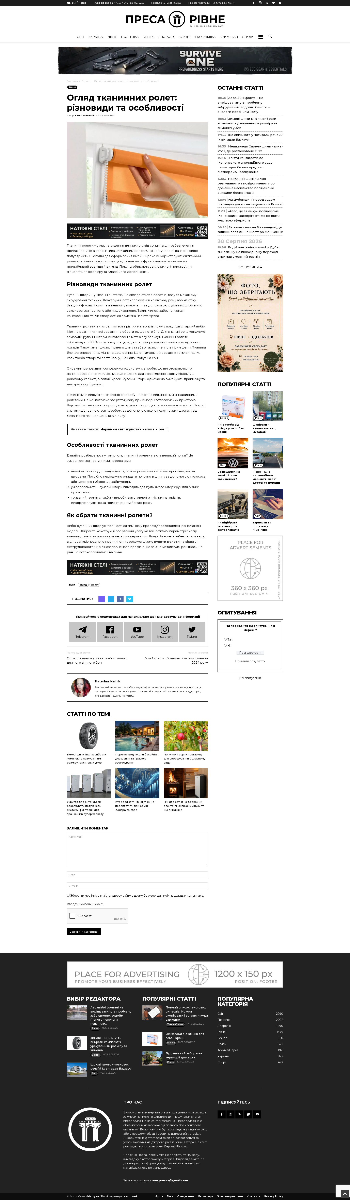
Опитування (185, 1196)
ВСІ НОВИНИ (249, 267)
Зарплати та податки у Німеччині (262, 526)
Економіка (205, 37)
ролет (94, 584)
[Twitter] (273, 3)
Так (230, 639)
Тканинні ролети (81, 326)
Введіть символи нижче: (85, 904)
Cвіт (80, 37)
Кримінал (229, 37)
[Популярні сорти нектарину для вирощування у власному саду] (186, 736)
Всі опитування (250, 678)
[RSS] (267, 3)
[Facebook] (253, 3)
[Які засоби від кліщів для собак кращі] (233, 406)
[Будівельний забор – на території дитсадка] (152, 1058)
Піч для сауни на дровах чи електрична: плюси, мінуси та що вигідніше (184, 805)
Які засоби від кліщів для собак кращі (231, 428)
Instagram (164, 637)
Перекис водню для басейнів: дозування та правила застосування (136, 758)
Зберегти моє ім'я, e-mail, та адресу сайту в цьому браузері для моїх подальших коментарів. (137, 895)
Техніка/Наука (228, 1050)
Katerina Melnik (85, 115)
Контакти (253, 1196)
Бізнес (149, 37)
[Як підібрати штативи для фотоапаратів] (233, 504)
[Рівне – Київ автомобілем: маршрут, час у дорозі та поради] (268, 453)
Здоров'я (167, 37)
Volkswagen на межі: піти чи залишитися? (229, 475)
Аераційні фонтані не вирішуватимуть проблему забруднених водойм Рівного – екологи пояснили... (110, 1015)
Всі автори (205, 1196)
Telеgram (83, 637)
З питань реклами (223, 2)
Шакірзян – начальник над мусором (264, 428)
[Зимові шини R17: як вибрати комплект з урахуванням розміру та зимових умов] (89, 736)
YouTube (137, 637)
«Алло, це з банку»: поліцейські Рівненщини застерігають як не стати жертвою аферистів (249, 215)
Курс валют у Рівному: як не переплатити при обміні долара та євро (134, 805)
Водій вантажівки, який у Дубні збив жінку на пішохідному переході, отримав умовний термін (248, 251)
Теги (170, 1196)
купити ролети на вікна (174, 541)
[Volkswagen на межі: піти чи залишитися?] (233, 453)
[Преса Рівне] (175, 19)
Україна (95, 37)
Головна (72, 81)
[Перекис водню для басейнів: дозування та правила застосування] (137, 736)
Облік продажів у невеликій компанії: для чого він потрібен (97, 660)
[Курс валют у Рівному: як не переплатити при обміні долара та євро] (137, 783)
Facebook (109, 637)
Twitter (192, 637)
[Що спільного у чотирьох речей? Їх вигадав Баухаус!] (77, 1069)
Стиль (247, 37)
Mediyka (93, 1196)
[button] (260, 37)
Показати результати (250, 661)
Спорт (185, 37)
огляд (83, 584)
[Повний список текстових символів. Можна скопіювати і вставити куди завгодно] (152, 1012)
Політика (130, 37)
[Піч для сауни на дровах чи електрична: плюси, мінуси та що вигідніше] (186, 783)
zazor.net (130, 1196)
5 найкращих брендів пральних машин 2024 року (176, 660)
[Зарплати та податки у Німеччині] (268, 504)
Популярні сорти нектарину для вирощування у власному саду (184, 758)
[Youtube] (280, 3)
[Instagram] (260, 3)
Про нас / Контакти (199, 2)
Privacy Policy (273, 1196)
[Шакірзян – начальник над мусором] (268, 406)
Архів (159, 1196)
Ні (228, 645)
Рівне (112, 37)
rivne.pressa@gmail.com (169, 1180)
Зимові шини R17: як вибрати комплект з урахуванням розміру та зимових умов (86, 758)
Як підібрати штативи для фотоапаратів (228, 526)
